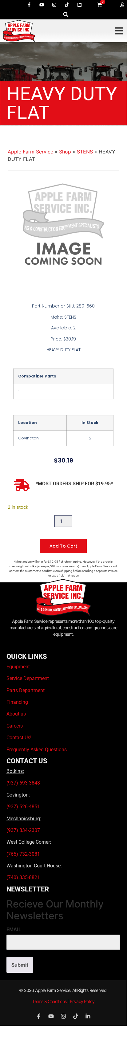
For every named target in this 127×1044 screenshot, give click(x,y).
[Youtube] (41, 4)
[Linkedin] (79, 4)
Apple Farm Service (30, 152)
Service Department (27, 678)
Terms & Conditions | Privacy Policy (63, 1001)
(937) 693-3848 (23, 783)
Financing (17, 702)
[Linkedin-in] (88, 1016)
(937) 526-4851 (23, 807)
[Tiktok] (67, 4)
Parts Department (25, 690)
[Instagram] (54, 4)
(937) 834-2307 (23, 830)
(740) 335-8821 (23, 877)
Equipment (18, 667)
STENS (85, 152)
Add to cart (63, 546)
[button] (66, 14)
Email (13, 929)
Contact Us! (18, 737)
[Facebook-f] (29, 4)
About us (16, 714)
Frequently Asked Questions (36, 749)
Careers (14, 726)
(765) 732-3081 (23, 854)
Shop (65, 152)
